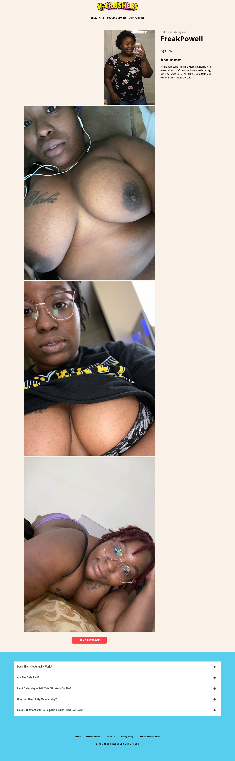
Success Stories (93, 736)
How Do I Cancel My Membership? (37, 699)
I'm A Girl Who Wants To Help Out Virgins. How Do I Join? (50, 710)
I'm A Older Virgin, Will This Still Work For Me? (44, 688)
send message (89, 640)
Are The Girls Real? (28, 677)
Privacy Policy (127, 736)
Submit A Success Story (149, 736)
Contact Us (110, 736)
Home (78, 736)
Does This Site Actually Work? (34, 666)
